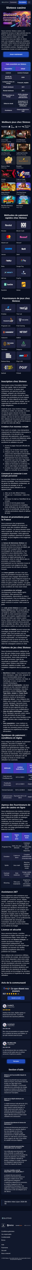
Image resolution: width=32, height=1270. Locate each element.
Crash (19, 126)
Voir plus (16, 1061)
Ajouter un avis (16, 998)
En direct (12, 126)
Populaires (4, 126)
